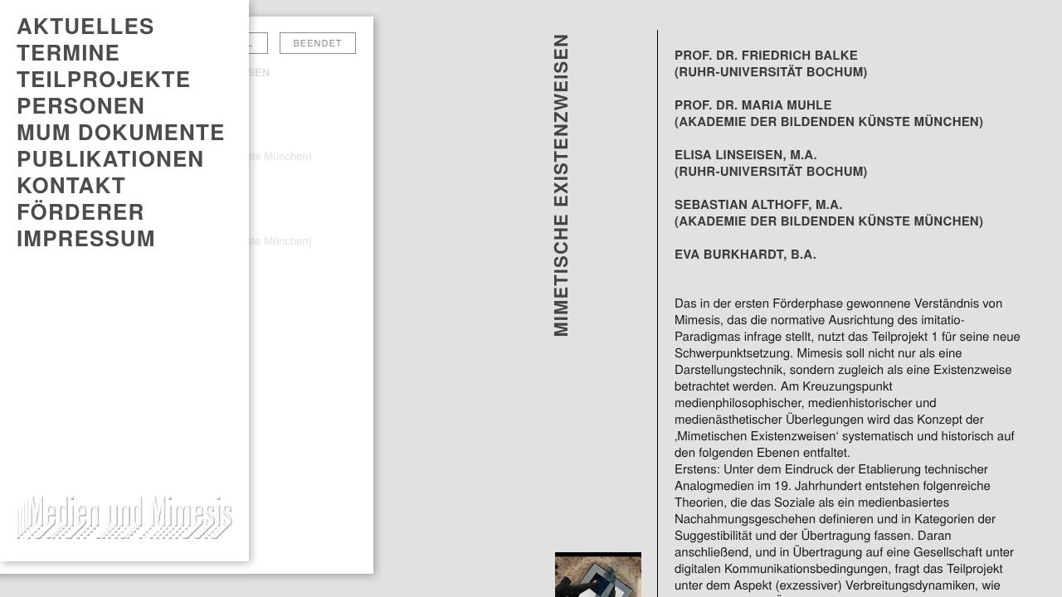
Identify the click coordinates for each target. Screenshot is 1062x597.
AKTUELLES (85, 25)
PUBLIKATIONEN (110, 158)
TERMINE (68, 52)
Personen (81, 105)
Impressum (86, 238)
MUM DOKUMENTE (121, 132)
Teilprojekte (104, 79)
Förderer (80, 211)
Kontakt (71, 185)
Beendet (318, 43)
